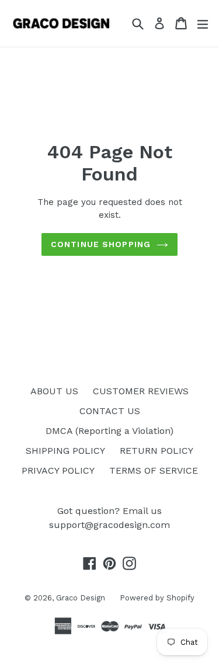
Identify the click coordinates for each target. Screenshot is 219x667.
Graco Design (80, 597)
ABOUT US (54, 391)
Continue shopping (101, 244)
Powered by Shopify (157, 597)
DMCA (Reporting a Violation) (109, 430)
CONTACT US (109, 410)
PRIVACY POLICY (58, 470)
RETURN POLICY (156, 450)
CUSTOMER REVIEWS (141, 391)
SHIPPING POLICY (65, 450)
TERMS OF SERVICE (153, 470)
